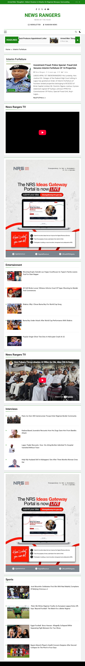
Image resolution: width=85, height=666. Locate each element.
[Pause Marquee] (77, 40)
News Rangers (40, 72)
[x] (42, 9)
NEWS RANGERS (42, 15)
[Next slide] (79, 2)
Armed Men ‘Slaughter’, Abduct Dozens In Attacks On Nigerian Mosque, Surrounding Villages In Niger (38, 2)
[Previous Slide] (76, 2)
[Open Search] (76, 32)
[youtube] (48, 9)
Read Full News (38, 98)
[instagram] (39, 9)
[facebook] (36, 9)
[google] (45, 9)
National (11, 90)
